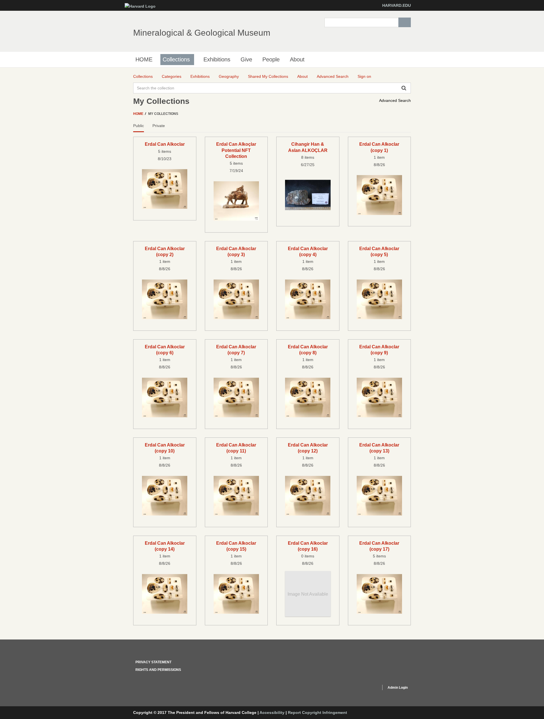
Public (138, 125)
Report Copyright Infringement (317, 712)
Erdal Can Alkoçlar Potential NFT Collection (236, 150)
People (271, 59)
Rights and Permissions (158, 670)
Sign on (364, 76)
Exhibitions (216, 59)
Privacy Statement (153, 662)
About (297, 59)
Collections (176, 59)
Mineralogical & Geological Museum (201, 32)
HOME (143, 59)
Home (138, 114)
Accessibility (272, 712)
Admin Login (398, 688)
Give (246, 59)
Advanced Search (395, 100)
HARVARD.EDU (396, 5)
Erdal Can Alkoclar (165, 144)
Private (158, 125)
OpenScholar (366, 688)
